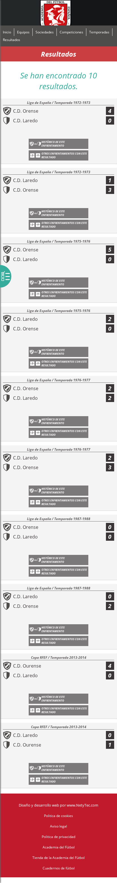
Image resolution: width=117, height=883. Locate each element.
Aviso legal (58, 826)
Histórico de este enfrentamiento (53, 143)
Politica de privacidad (58, 836)
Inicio (7, 32)
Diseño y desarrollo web (39, 805)
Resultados (11, 39)
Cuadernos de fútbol (59, 868)
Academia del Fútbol (59, 847)
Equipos (23, 32)
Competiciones (71, 32)
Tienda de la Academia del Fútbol (58, 857)
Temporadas (99, 32)
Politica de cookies (58, 815)
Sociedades (44, 32)
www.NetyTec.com (82, 805)
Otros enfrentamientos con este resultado (64, 155)
